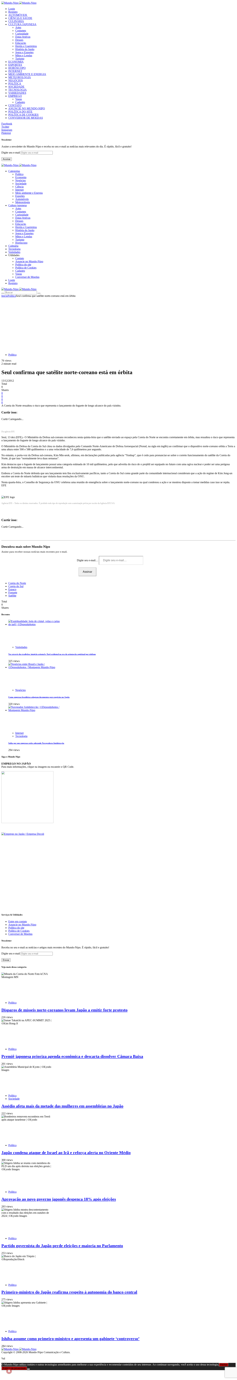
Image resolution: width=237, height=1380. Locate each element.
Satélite (12, 595)
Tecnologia (21, 736)
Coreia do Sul (15, 586)
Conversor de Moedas (27, 277)
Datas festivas (22, 36)
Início (4, 295)
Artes (18, 27)
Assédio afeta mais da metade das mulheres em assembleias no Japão (62, 1106)
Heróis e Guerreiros (26, 46)
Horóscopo (21, 242)
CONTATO (15, 105)
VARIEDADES (17, 92)
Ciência (19, 186)
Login (11, 8)
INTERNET (15, 71)
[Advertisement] (118, 323)
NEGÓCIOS (15, 80)
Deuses (19, 39)
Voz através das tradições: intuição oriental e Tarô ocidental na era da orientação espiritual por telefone (52, 654)
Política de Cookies (25, 267)
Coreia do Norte (17, 583)
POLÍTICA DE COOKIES (23, 114)
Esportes (20, 196)
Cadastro (20, 102)
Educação (20, 43)
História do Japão (24, 49)
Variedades (21, 647)
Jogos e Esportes (24, 52)
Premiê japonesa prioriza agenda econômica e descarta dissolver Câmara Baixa (72, 1056)
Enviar (6, 960)
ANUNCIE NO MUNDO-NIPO (26, 108)
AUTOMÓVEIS (17, 14)
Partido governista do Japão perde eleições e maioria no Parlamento (62, 1245)
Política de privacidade (14, 1368)
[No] (28, 1369)
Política (19, 174)
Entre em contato (17, 921)
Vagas (18, 99)
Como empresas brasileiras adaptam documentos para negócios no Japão (39, 697)
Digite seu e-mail (11, 152)
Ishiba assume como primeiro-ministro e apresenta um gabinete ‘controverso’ (70, 1338)
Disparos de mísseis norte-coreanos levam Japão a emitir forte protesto (64, 1010)
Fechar (223, 1364)
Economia (20, 177)
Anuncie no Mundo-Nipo (29, 261)
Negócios (20, 180)
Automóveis (22, 199)
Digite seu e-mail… (88, 560)
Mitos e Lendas (23, 55)
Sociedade (21, 183)
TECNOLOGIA (17, 89)
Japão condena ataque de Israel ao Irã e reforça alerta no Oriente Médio (66, 1152)
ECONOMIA (16, 61)
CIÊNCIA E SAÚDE (20, 18)
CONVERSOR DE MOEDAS (25, 117)
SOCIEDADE (16, 86)
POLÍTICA (14, 83)
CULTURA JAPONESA (22, 24)
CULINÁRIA (16, 21)
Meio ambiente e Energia (29, 192)
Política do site (23, 264)
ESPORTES (15, 64)
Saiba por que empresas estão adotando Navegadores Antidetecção (36, 743)
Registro (13, 11)
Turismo (19, 58)
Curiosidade (21, 33)
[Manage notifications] (9, 1371)
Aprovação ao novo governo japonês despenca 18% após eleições (58, 1199)
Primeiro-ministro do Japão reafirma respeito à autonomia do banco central (69, 1292)
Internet (19, 189)
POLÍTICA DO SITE (20, 111)
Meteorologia (22, 202)
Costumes (20, 30)
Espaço (12, 589)
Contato (19, 258)
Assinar (6, 159)
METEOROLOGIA (19, 77)
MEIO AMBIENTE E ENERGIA (27, 74)
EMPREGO (15, 95)
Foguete (12, 592)
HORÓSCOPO (17, 67)
